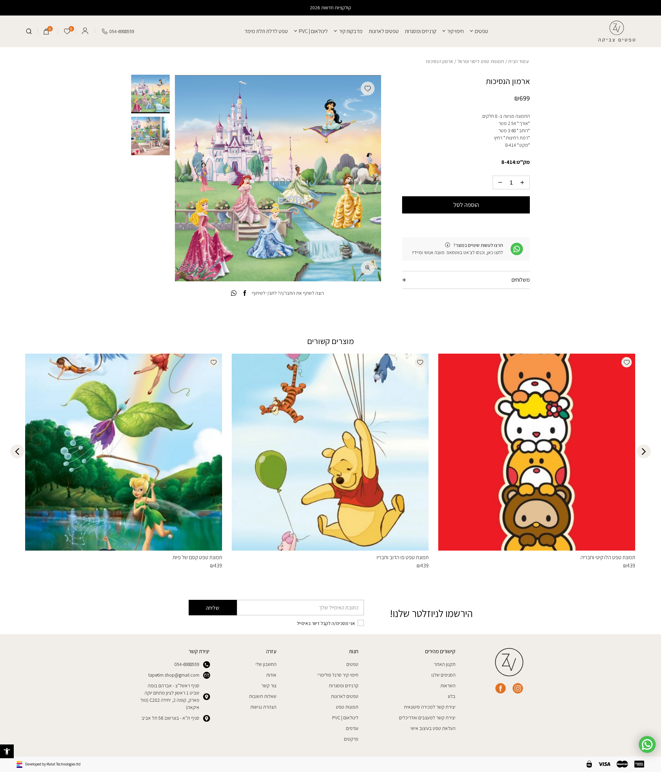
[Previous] (374, 178)
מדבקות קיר (350, 31)
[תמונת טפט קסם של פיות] (123, 452)
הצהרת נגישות (263, 707)
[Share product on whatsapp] (234, 293)
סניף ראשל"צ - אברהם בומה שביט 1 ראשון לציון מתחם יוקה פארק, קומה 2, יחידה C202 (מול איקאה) (169, 696)
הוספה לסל (466, 205)
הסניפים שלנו (443, 675)
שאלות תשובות (262, 696)
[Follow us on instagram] (518, 688)
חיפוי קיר (455, 31)
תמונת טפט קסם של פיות (197, 557)
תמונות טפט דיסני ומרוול (481, 61)
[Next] (182, 178)
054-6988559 (186, 664)
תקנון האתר (444, 664)
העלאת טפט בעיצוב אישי (432, 728)
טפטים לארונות (384, 31)
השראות (447, 685)
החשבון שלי (265, 664)
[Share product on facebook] (244, 293)
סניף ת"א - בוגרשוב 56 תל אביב (170, 718)
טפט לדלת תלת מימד (266, 31)
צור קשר (268, 685)
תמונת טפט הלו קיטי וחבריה (607, 557)
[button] (7, 751)
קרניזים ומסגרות (420, 31)
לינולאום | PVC (313, 31)
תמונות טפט (347, 707)
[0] (46, 31)
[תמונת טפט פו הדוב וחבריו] (330, 452)
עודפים (352, 728)
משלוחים (521, 279)
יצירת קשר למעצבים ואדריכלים (427, 717)
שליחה (212, 608)
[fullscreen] (368, 268)
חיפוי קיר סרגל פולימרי (337, 675)
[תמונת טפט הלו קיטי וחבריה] (536, 452)
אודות (271, 675)
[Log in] (85, 30)
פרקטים (351, 739)
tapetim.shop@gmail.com (173, 675)
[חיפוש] (29, 31)
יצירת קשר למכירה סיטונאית (429, 707)
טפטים (481, 31)
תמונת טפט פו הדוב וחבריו (403, 557)
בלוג (451, 696)
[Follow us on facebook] (500, 688)
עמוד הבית (518, 61)
